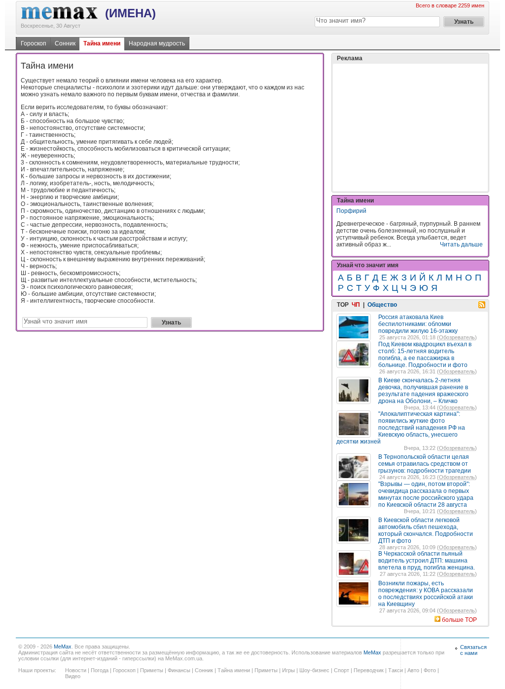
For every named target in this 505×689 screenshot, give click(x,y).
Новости (75, 670)
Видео (72, 676)
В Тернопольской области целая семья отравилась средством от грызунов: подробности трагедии (424, 463)
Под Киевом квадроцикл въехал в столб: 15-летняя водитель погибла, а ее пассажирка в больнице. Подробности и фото (424, 354)
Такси (395, 670)
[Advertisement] (410, 127)
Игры (288, 670)
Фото (430, 670)
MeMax (63, 646)
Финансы (179, 670)
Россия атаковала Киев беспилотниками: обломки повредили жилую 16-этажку (418, 324)
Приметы (151, 670)
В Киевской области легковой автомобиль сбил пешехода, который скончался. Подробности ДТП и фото (425, 530)
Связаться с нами (473, 650)
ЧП (356, 304)
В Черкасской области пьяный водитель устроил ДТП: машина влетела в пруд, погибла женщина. (426, 560)
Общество (382, 304)
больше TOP (459, 619)
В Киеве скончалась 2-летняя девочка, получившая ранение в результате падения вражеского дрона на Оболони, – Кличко (423, 391)
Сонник (65, 43)
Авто (413, 670)
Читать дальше (461, 244)
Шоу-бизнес (314, 670)
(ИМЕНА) (130, 13)
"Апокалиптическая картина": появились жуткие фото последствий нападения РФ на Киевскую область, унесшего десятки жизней (400, 427)
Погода (99, 670)
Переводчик (369, 670)
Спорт (341, 670)
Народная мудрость (157, 43)
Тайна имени (101, 43)
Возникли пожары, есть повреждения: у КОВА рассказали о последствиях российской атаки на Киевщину (425, 594)
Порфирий (351, 210)
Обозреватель (457, 337)
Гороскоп (33, 43)
